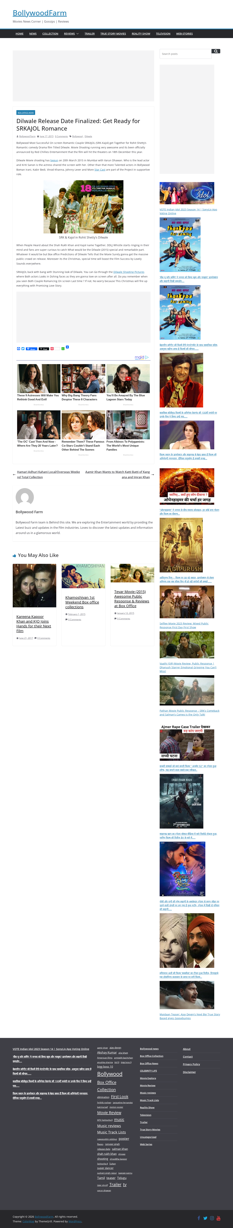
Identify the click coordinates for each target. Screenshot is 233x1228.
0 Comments (61, 136)
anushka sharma (105, 1062)
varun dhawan (104, 1190)
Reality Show (141, 33)
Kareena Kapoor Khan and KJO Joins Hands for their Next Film (33, 623)
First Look (119, 1096)
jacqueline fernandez (123, 1102)
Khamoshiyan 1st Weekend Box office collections (82, 602)
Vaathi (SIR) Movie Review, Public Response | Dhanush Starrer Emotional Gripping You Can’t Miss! (188, 667)
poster (124, 1138)
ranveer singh (112, 1144)
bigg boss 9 (126, 1062)
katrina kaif (102, 1107)
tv (125, 1184)
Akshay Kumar (107, 1052)
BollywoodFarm (40, 13)
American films (104, 1057)
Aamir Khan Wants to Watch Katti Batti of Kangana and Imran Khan (117, 474)
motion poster (116, 1107)
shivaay (121, 1154)
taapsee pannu (125, 1173)
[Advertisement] (83, 75)
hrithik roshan (104, 1102)
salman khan (120, 1149)
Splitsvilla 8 (102, 1163)
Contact (188, 1056)
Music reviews (109, 1125)
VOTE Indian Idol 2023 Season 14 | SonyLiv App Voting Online (51, 1049)
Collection (50, 33)
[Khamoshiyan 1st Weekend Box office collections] (83, 566)
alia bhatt (123, 1052)
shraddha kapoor (118, 1158)
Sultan (112, 1163)
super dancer (105, 1168)
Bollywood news (149, 1048)
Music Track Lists (111, 1132)
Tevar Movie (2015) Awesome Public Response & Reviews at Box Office (131, 598)
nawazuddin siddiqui (107, 1139)
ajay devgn (115, 1047)
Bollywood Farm (27, 136)
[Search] (216, 51)
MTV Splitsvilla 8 (104, 1120)
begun (54, 160)
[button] (77, 33)
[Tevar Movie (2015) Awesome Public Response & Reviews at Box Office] (132, 566)
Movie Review (109, 1112)
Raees (100, 1144)
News (33, 33)
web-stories (184, 33)
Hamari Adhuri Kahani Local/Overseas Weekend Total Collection (48, 474)
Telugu (122, 1178)
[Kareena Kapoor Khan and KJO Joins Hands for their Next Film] (34, 566)
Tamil (101, 1178)
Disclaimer (189, 1072)
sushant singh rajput (107, 1173)
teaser (111, 1178)
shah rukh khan (107, 1154)
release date (103, 1149)
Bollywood (77, 136)
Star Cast (99, 169)
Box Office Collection (106, 1086)
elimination (103, 1097)
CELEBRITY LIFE (148, 1070)
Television (163, 33)
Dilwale (88, 136)
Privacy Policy (191, 1064)
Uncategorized (148, 1137)
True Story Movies (113, 33)
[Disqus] (83, 696)
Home (19, 33)
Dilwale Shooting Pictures (128, 272)
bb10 (116, 1062)
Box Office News (26, 112)
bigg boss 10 (105, 1066)
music (119, 1119)
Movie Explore (148, 1078)
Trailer (90, 33)
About (187, 1049)
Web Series (146, 1144)
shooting (102, 1158)
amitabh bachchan (123, 1057)
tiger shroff (102, 1185)
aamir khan (102, 1047)
